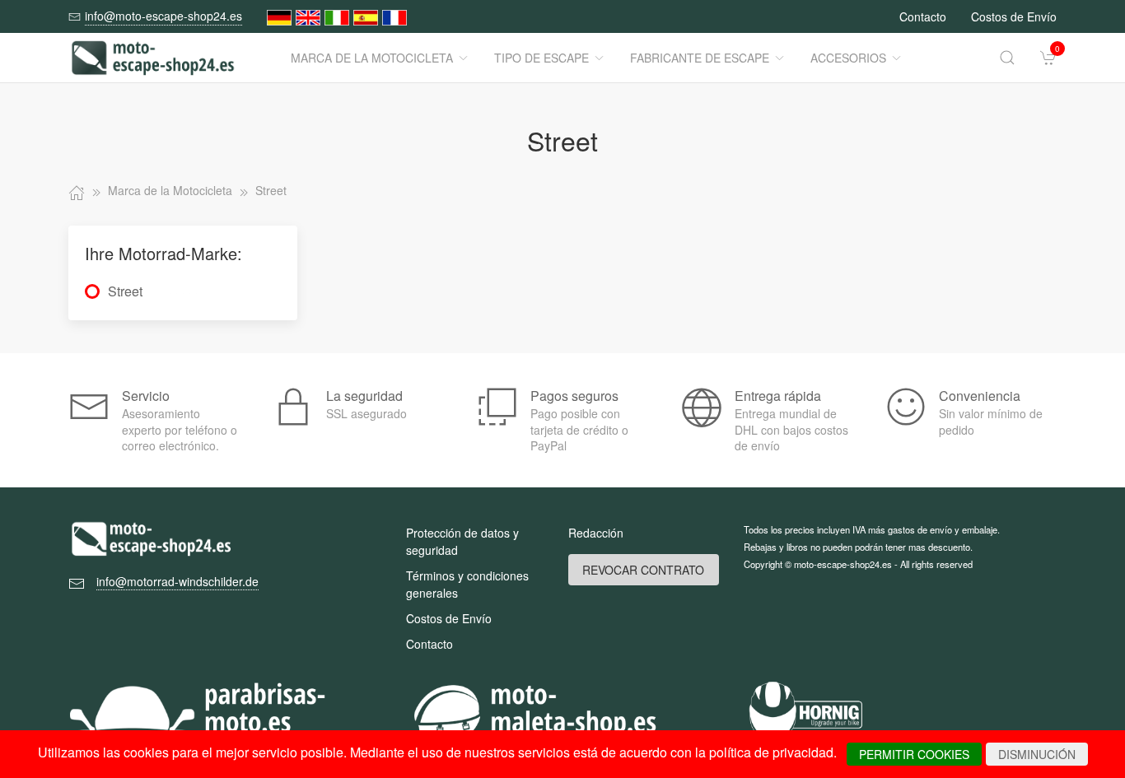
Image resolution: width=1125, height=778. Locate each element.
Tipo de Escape (541, 57)
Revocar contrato (643, 569)
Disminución (1037, 754)
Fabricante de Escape (699, 57)
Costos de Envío (1014, 16)
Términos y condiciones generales (467, 584)
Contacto (922, 16)
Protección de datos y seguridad (462, 541)
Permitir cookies (914, 754)
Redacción (595, 532)
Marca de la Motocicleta (372, 57)
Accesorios (848, 57)
